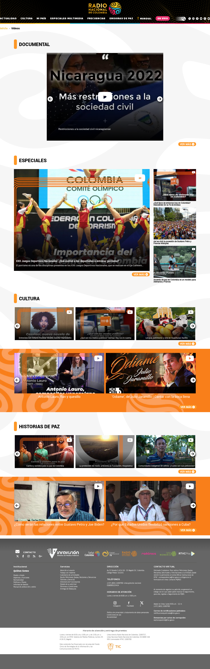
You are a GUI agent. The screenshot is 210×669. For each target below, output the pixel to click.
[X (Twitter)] (189, 19)
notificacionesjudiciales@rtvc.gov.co (167, 613)
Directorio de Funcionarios (70, 582)
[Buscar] (180, 19)
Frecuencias (96, 18)
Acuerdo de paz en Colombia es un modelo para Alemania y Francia (175, 280)
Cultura (27, 18)
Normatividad (18, 580)
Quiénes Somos (21, 570)
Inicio (4, 28)
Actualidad (8, 18)
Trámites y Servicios (67, 580)
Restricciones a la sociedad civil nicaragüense (84, 129)
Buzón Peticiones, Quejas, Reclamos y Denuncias (78, 577)
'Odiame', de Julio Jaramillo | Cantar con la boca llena (151, 396)
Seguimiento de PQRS (176, 594)
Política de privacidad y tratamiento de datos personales (128, 612)
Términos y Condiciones (68, 586)
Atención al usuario (67, 570)
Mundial (146, 18)
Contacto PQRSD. (175, 580)
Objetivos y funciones (21, 578)
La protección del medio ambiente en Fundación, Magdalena (106, 465)
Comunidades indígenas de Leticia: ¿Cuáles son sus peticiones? (166, 465)
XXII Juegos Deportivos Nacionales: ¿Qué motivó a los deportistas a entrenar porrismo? (67, 261)
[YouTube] (201, 19)
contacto (29, 552)
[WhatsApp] (205, 19)
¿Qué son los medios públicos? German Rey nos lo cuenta (105, 337)
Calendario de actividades (69, 575)
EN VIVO (163, 18)
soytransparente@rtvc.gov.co (164, 620)
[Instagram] (193, 19)
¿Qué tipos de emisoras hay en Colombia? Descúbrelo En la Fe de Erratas (172, 203)
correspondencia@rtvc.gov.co (169, 577)
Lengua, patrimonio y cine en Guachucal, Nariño (167, 337)
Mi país (41, 18)
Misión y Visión (18, 575)
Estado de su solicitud (68, 584)
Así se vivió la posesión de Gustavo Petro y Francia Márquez (172, 242)
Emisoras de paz (121, 18)
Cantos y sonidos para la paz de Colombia (45, 465)
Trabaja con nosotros (67, 573)
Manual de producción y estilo (24, 587)
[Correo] (209, 19)
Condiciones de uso (114, 615)
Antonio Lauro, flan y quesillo (59, 396)
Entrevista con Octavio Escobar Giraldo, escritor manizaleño (45, 337)
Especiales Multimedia (66, 18)
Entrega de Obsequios (68, 589)
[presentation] (50, 99)
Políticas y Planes (19, 582)
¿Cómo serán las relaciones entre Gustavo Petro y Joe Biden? (59, 524)
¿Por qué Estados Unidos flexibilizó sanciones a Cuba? (151, 524)
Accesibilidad (112, 617)
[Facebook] (197, 19)
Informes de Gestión (20, 584)
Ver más (186, 144)
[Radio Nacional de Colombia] (105, 8)
